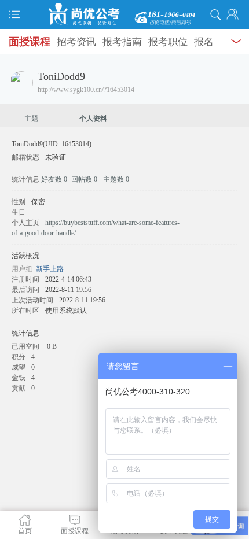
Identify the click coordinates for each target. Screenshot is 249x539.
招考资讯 (76, 41)
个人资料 (93, 119)
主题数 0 (116, 179)
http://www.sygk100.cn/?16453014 (86, 90)
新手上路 (50, 269)
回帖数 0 (84, 179)
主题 (31, 119)
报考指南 (122, 41)
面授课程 (29, 41)
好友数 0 (54, 179)
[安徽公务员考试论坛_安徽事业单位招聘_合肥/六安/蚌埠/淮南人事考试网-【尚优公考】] (124, 14)
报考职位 (168, 41)
